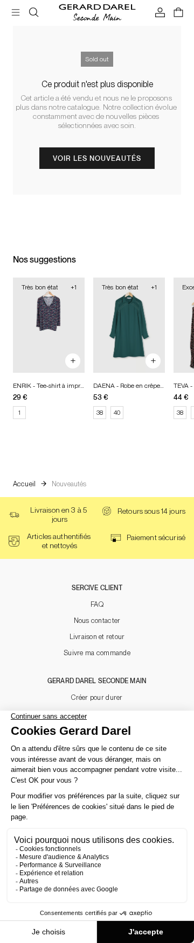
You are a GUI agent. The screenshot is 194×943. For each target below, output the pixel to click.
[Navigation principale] (15, 13)
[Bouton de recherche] (34, 13)
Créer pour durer (96, 697)
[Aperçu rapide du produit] (72, 360)
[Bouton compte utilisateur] (160, 13)
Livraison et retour (97, 637)
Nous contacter (97, 620)
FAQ (97, 604)
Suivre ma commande (97, 653)
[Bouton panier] (178, 13)
